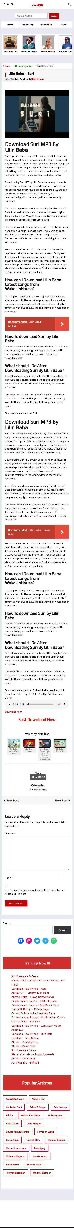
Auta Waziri (12, 1123)
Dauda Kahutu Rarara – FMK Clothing (34, 1000)
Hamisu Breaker (56, 1139)
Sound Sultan (34, 1164)
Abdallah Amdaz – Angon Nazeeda (32, 1054)
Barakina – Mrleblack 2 (25, 1037)
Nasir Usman (37, 79)
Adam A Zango (38, 1107)
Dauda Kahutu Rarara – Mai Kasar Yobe (35, 1005)
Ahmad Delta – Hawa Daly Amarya (32, 996)
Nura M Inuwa (40, 1156)
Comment (11, 833)
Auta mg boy (55, 1115)
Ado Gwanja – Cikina (23, 1050)
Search (6, 923)
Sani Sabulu (12, 1164)
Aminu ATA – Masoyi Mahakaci (30, 992)
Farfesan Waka (45, 1131)
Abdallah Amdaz (15, 1098)
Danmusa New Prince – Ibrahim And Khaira (38, 1017)
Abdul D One (38, 1098)
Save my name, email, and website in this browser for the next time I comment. (34, 892)
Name (9, 877)
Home (7, 66)
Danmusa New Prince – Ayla (28, 988)
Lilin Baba (38, 777)
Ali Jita (9, 1115)
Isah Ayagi (39, 1148)
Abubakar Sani (14, 1107)
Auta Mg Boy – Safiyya (25, 1062)
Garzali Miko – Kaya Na (25, 1021)
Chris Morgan (34, 1123)
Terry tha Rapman (15, 1172)
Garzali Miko (33, 1139)
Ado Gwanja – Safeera (24, 976)
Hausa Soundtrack (16, 1148)
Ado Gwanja (60, 1107)
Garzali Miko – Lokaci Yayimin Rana (33, 1013)
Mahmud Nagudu (15, 1156)
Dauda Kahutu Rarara (17, 1131)
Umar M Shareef (42, 1172)
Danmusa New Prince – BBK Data (31, 1033)
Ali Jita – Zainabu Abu (24, 1042)
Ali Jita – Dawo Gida (23, 1046)
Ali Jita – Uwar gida (23, 1058)
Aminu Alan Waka (30, 1115)
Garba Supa (12, 1139)
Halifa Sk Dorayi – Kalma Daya (30, 1009)
